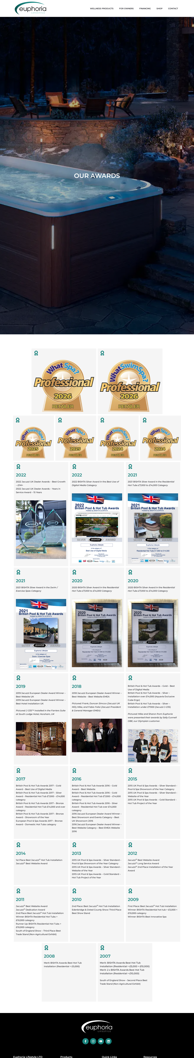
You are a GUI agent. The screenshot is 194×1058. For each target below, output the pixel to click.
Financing (145, 8)
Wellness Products (101, 8)
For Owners (126, 8)
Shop (159, 8)
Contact (173, 8)
